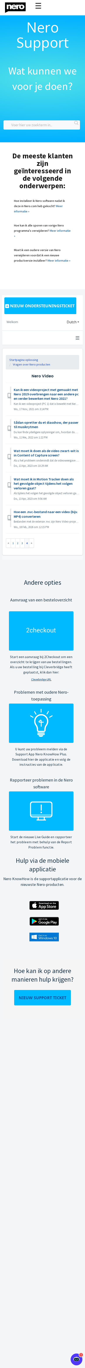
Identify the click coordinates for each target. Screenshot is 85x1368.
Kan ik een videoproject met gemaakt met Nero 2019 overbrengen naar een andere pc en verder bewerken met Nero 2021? (46, 394)
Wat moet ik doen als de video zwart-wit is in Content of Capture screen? (46, 453)
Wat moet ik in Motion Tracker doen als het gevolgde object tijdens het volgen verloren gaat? (44, 483)
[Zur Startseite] (18, 6)
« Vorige (8, 543)
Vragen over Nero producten (31, 364)
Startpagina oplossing (23, 360)
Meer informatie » (59, 260)
